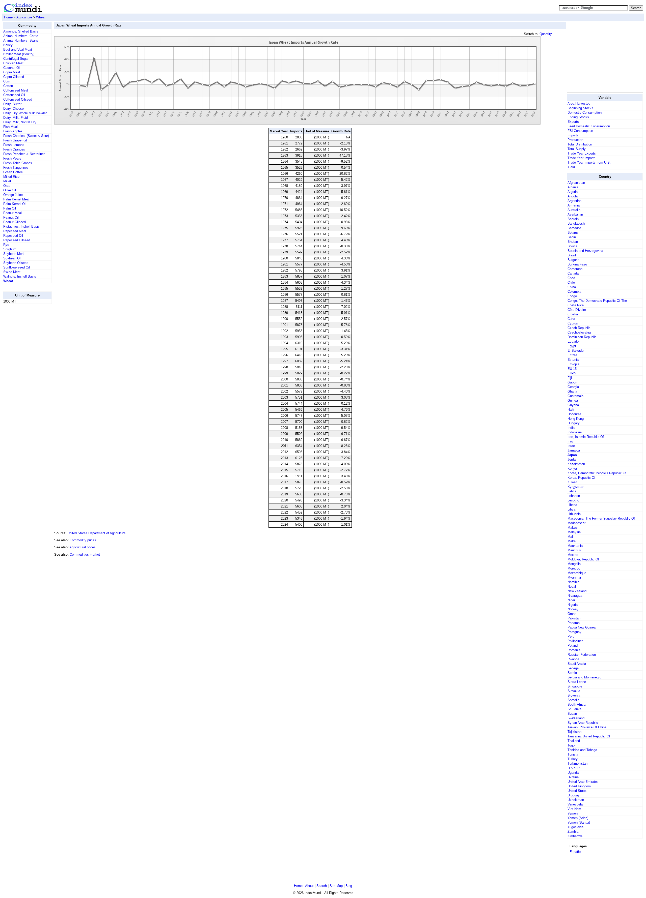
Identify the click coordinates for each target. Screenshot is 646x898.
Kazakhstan (576, 464)
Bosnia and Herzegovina (585, 251)
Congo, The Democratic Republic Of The (597, 301)
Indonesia (575, 432)
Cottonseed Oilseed (17, 99)
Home (8, 17)
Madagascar (576, 523)
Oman (572, 614)
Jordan (572, 459)
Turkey (573, 759)
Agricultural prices (82, 547)
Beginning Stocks (580, 108)
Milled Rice (11, 176)
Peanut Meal (12, 213)
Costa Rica (576, 305)
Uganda (573, 772)
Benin (572, 237)
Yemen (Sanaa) (579, 822)
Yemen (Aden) (578, 818)
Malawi (573, 527)
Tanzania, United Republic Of (589, 736)
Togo (571, 745)
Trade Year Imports (582, 158)
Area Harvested (579, 103)
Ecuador (574, 341)
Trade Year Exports (582, 153)
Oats (6, 186)
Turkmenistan (577, 763)
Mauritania (575, 546)
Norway (573, 609)
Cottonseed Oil (14, 95)
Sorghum (9, 249)
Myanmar (574, 577)
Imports (573, 135)
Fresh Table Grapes (17, 163)
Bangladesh (576, 223)
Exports (573, 122)
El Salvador (576, 350)
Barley (8, 45)
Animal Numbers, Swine (20, 40)
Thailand (574, 741)
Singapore (575, 686)
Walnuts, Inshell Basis (19, 276)
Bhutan (573, 242)
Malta (572, 541)
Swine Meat (11, 272)
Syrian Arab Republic (583, 723)
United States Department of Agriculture (96, 533)
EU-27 (572, 373)
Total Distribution (580, 144)
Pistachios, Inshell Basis (21, 226)
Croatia (573, 314)
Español (575, 852)
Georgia (573, 387)
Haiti (571, 409)
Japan (572, 455)
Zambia (573, 831)
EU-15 (572, 369)
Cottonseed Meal (15, 90)
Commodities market (85, 554)
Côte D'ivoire (577, 310)
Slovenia (574, 695)
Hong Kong (576, 419)
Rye (6, 245)
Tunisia (573, 754)
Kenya (572, 468)
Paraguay (574, 632)
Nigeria (573, 605)
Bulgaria (573, 260)
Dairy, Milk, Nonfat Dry (19, 122)
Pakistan (574, 618)
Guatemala (575, 396)
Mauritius (574, 550)
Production (575, 140)
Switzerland (576, 718)
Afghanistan (576, 183)
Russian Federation (582, 654)
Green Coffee (13, 172)
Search (321, 886)
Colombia (574, 291)
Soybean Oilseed (15, 263)
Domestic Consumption (585, 112)
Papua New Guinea (582, 627)
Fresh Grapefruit (15, 140)
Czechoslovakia (579, 332)
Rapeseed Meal (14, 231)
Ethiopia (573, 364)
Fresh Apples (12, 131)
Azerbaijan (575, 214)
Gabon (572, 382)
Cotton (8, 86)
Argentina (574, 201)
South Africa (576, 704)
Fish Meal (10, 127)
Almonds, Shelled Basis (20, 31)
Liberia (572, 505)
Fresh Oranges (14, 149)
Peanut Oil (11, 217)
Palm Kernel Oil (14, 204)
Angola (573, 196)
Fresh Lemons (13, 145)
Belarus (573, 232)
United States (577, 791)
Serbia (572, 673)
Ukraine (573, 777)
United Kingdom (579, 786)
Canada (573, 273)
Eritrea (572, 355)
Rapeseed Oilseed (16, 240)
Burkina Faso (577, 264)
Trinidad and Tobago (582, 750)
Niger (571, 600)
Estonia (573, 360)
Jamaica (574, 450)
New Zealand (577, 591)
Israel (572, 446)
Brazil (572, 255)
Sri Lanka (574, 709)
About (309, 886)
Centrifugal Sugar (16, 59)
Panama (574, 623)
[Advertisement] (23, 383)
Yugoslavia (575, 827)
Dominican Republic (582, 337)
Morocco (574, 568)
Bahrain (573, 219)
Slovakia (574, 691)
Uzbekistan (576, 800)
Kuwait (572, 482)
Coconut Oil (11, 68)
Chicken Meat (13, 63)
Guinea (573, 400)
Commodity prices (83, 540)
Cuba (571, 319)
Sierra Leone (577, 682)
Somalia (573, 700)
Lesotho (573, 500)
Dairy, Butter (12, 104)
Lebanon (574, 496)
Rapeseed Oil (13, 235)
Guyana (573, 405)
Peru (571, 636)
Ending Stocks (578, 117)
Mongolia (574, 564)
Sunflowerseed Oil (16, 267)
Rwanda (573, 659)
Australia (574, 210)
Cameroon (575, 269)
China (572, 287)
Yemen (573, 813)
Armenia (574, 205)
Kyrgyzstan (576, 487)
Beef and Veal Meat (17, 49)
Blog (348, 886)
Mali (571, 536)
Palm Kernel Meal (16, 199)
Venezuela (575, 804)
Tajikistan (574, 732)
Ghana (572, 391)
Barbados (574, 228)
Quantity (546, 34)
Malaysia (574, 532)
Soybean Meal (13, 254)
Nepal (572, 586)
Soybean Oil (12, 258)
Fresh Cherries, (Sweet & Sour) (26, 136)
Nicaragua (575, 595)
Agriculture (24, 17)
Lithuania (574, 514)
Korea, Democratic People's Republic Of (597, 473)
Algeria (573, 192)
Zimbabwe (575, 836)
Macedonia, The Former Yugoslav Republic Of (601, 518)
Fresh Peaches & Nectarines (24, 154)
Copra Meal (11, 72)
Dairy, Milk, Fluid (15, 117)
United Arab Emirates (583, 782)
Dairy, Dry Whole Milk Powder (25, 113)
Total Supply (577, 149)
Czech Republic (579, 328)
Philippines (575, 641)
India (571, 428)
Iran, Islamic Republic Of (586, 437)
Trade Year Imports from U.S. (589, 162)
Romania (574, 650)
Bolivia (572, 246)
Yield (571, 167)
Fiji (570, 378)
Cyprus (573, 323)
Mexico (573, 555)
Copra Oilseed (13, 77)
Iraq (570, 441)
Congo (572, 296)
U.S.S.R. (574, 768)
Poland (573, 645)
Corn (6, 81)
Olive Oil (9, 190)
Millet (7, 181)
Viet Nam (574, 809)
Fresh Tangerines (16, 167)
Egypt (572, 346)
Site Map (336, 886)
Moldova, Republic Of (583, 559)
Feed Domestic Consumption (589, 126)
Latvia (572, 491)
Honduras (574, 414)
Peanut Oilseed (14, 222)
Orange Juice (13, 195)
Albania (573, 187)
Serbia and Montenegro (584, 677)
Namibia (573, 582)
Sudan (572, 713)
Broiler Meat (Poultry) (18, 54)
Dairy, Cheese (13, 108)
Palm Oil (9, 208)
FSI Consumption (580, 131)
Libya (571, 509)
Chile (571, 282)
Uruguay (574, 795)
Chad (571, 278)
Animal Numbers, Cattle (20, 36)
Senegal (573, 668)
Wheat (40, 17)
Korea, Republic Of (581, 478)
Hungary (574, 423)
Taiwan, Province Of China (587, 727)
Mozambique (577, 573)
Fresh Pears (12, 158)
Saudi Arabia (577, 664)
